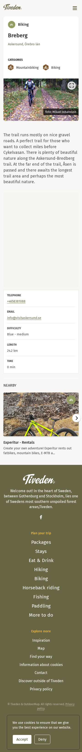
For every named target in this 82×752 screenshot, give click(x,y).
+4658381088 (16, 301)
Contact (41, 673)
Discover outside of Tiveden (41, 681)
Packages (41, 542)
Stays (41, 551)
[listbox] (41, 99)
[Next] (72, 100)
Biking (41, 579)
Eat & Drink (41, 560)
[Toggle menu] (75, 8)
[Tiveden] (12, 7)
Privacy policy (41, 689)
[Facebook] (41, 517)
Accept (22, 739)
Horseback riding (41, 588)
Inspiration (41, 640)
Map (41, 648)
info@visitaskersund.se (24, 318)
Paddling (41, 606)
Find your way (41, 656)
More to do (41, 615)
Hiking (41, 569)
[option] (41, 99)
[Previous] (9, 100)
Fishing (41, 597)
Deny (42, 739)
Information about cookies (41, 665)
